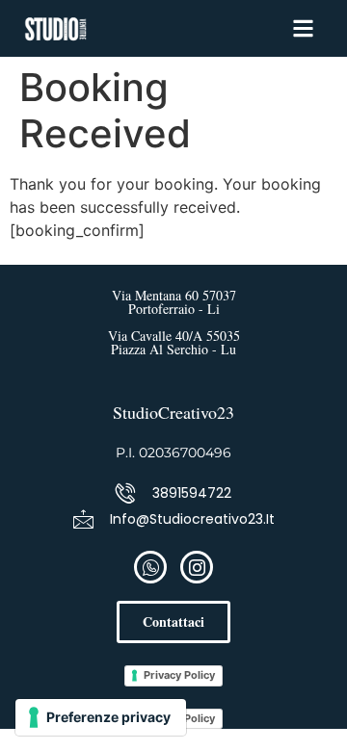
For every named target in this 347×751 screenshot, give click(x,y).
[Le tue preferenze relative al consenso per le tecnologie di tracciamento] (100, 717)
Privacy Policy (179, 675)
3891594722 (191, 493)
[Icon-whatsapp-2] (150, 567)
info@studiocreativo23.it (192, 519)
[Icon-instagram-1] (196, 567)
